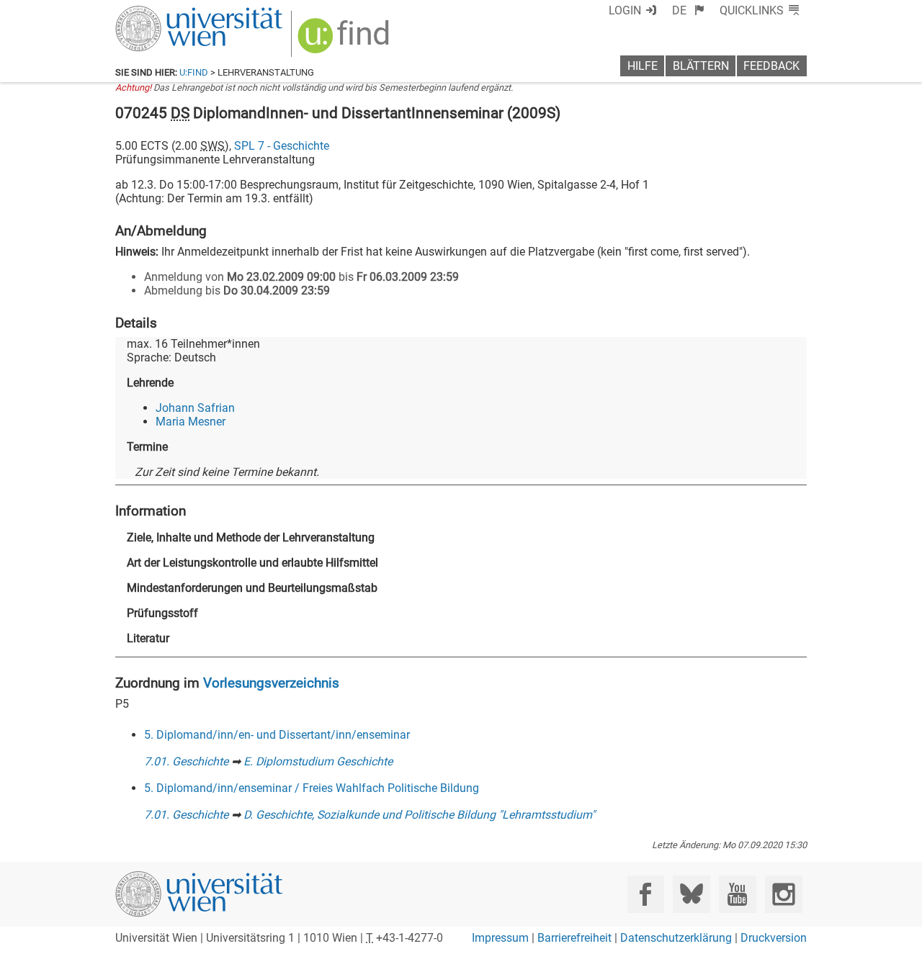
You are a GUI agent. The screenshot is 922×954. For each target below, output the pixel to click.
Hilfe (642, 66)
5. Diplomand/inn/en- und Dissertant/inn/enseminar (277, 735)
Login (625, 10)
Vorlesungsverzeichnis (271, 683)
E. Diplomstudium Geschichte (318, 761)
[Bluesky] (691, 894)
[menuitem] (688, 10)
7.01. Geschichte (186, 761)
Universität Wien (165, 12)
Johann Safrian (195, 408)
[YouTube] (737, 894)
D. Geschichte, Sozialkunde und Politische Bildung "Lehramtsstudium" (419, 815)
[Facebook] (645, 894)
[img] (345, 41)
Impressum (500, 938)
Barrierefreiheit (574, 938)
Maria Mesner (190, 421)
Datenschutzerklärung (676, 938)
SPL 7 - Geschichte (281, 146)
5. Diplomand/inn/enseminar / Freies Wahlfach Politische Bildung (311, 788)
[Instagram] (783, 894)
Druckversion (773, 938)
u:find (193, 72)
